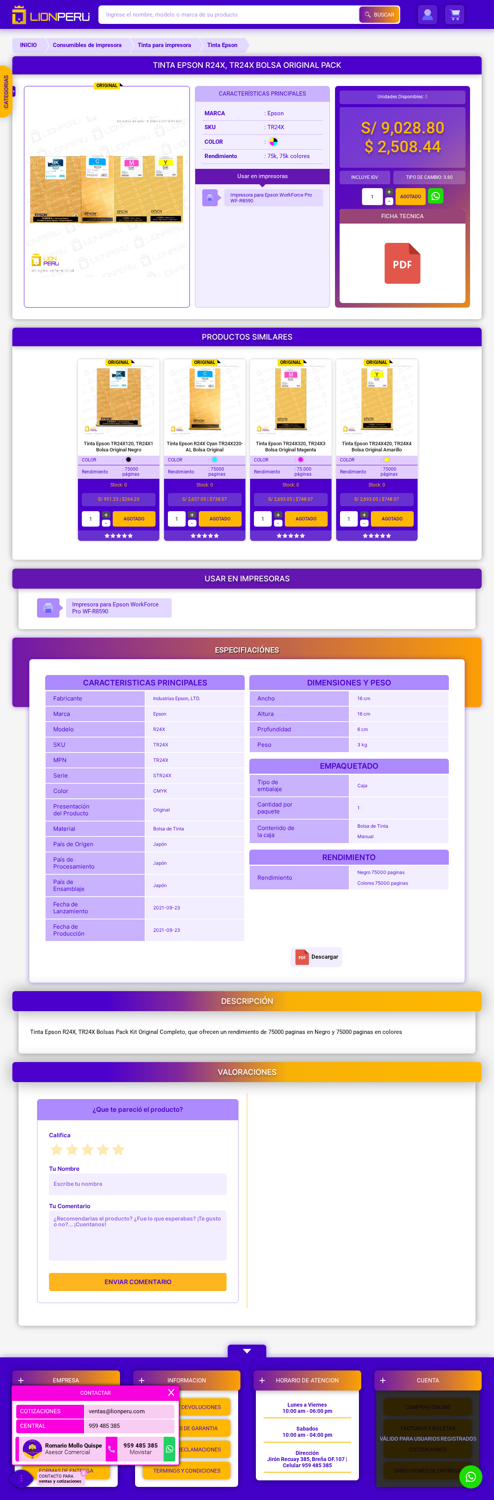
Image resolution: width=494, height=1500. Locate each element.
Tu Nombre (64, 1168)
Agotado (410, 196)
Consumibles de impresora (87, 45)
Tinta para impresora (164, 45)
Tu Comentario (69, 1206)
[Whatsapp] (169, 1449)
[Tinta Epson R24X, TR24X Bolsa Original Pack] (402, 263)
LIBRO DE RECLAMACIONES (187, 1449)
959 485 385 (104, 1426)
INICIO (28, 45)
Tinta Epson (222, 45)
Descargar (324, 956)
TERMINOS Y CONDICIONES (186, 1471)
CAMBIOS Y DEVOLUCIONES (186, 1407)
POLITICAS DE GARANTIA (187, 1428)
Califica (60, 1135)
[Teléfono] (111, 1449)
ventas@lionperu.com (117, 1411)
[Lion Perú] (55, 14)
